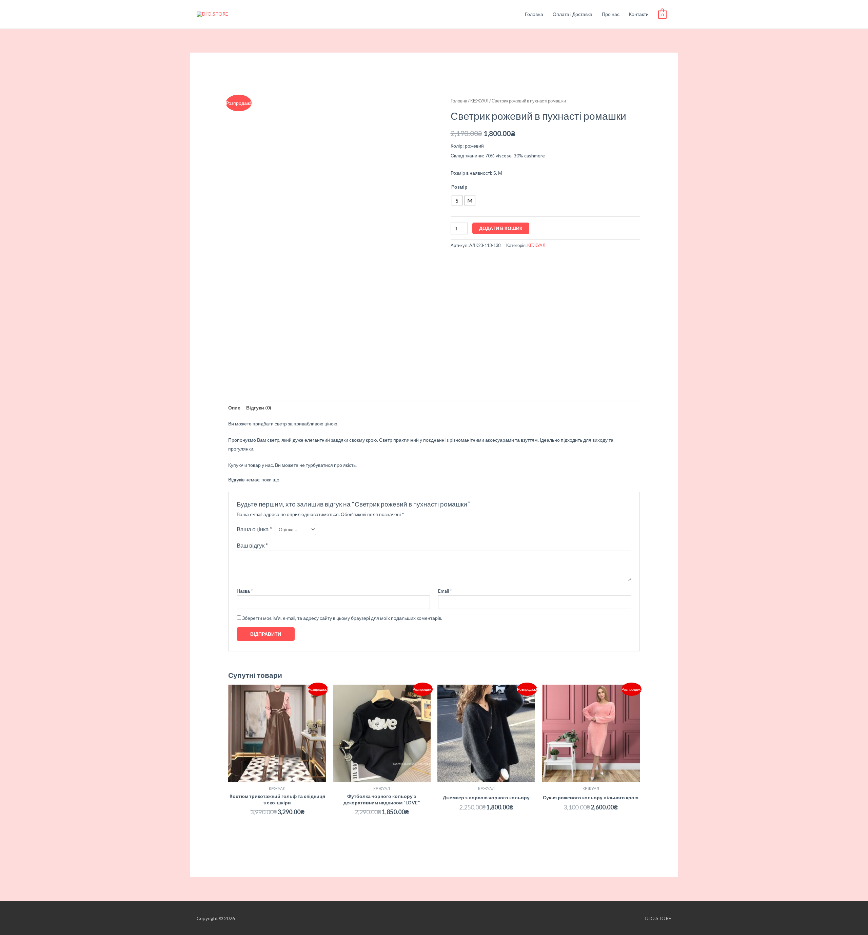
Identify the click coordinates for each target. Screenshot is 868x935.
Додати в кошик (500, 228)
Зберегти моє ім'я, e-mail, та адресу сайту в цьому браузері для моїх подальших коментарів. (342, 618)
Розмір (459, 187)
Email (445, 591)
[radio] (457, 200)
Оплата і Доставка (572, 14)
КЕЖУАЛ (479, 100)
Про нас (610, 14)
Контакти (639, 14)
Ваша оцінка (254, 529)
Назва (245, 591)
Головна (534, 14)
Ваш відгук (252, 545)
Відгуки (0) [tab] (258, 408)
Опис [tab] (234, 408)
